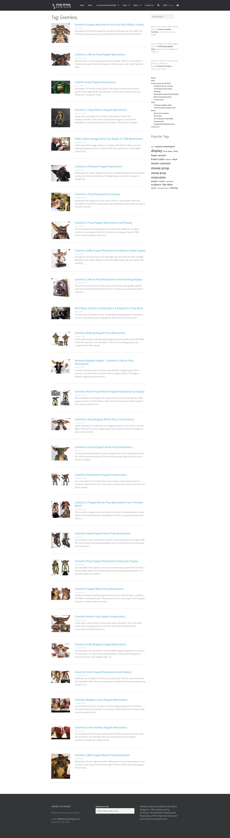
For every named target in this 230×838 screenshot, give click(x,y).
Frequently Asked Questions (164, 124)
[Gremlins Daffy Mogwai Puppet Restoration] (60, 650)
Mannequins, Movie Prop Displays (166, 94)
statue (153, 188)
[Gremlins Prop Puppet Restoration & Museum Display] (60, 567)
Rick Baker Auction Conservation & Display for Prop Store (109, 308)
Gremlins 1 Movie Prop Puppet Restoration (100, 54)
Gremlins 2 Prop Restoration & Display (97, 194)
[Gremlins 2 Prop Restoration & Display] (60, 202)
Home (82, 5)
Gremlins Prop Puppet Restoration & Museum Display (106, 561)
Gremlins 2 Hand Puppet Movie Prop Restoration (103, 447)
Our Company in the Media (163, 119)
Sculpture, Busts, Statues (163, 86)
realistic (162, 181)
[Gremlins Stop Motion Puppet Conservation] (60, 479)
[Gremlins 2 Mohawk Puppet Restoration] (60, 173)
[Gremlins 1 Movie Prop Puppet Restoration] (60, 59)
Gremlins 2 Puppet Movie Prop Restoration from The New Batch (109, 504)
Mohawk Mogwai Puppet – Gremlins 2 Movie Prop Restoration (104, 362)
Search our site (102, 806)
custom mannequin (165, 146)
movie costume (161, 163)
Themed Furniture (163, 188)
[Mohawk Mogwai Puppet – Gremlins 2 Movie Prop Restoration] (60, 366)
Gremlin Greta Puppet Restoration (95, 82)
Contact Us (149, 5)
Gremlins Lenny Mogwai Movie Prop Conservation (104, 419)
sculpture (156, 184)
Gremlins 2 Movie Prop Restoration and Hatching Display (108, 279)
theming (174, 188)
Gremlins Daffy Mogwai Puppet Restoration (100, 644)
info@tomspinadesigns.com (68, 819)
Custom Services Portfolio (106, 5)
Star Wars (167, 184)
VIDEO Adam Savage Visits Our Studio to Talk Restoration (109, 139)
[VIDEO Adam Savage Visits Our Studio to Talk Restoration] (60, 144)
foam (176, 151)
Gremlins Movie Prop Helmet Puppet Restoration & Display (110, 391)
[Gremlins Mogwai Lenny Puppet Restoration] (60, 705)
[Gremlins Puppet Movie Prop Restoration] (60, 593)
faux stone (167, 151)
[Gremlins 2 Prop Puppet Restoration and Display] (60, 230)
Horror (168, 159)
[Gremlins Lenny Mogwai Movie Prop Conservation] (60, 424)
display (156, 151)
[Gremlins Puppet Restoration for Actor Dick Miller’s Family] (60, 33)
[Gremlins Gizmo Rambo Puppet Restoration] (60, 732)
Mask (174, 159)
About (136, 5)
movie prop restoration (158, 175)
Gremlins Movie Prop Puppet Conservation (100, 616)
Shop (125, 5)
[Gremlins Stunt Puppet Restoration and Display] (60, 677)
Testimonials (159, 121)
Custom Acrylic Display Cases (165, 108)
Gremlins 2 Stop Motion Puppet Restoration (101, 110)
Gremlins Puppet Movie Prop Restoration (99, 589)
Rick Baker (170, 181)
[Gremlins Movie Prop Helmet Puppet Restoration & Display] (60, 398)
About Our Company (161, 113)
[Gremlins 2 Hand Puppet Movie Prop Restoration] (60, 453)
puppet (154, 181)
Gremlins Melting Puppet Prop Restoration (100, 333)
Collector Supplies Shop (163, 105)
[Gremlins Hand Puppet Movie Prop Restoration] (60, 540)
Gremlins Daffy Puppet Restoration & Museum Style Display (110, 250)
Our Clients (158, 116)
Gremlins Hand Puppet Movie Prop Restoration (102, 533)
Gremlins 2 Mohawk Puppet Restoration (98, 166)
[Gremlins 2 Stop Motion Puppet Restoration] (60, 117)
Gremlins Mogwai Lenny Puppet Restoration (101, 700)
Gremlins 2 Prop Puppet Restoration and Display (103, 222)
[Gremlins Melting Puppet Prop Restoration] (60, 338)
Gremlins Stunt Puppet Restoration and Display (103, 672)
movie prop (160, 168)
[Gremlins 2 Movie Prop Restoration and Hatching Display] (60, 287)
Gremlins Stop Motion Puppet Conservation (101, 475)
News (90, 5)
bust (152, 147)
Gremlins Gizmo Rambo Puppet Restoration (101, 727)
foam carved (158, 155)
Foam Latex (158, 159)
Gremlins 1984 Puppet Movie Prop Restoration (102, 755)
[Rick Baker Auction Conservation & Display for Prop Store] (60, 313)
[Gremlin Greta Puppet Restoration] (60, 87)
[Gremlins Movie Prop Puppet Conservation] (60, 623)
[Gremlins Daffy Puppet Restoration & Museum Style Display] (60, 258)
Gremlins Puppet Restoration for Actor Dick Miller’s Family (109, 24)
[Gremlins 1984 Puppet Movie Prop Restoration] (60, 766)
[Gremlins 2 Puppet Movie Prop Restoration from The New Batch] (60, 509)
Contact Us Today (163, 66)
